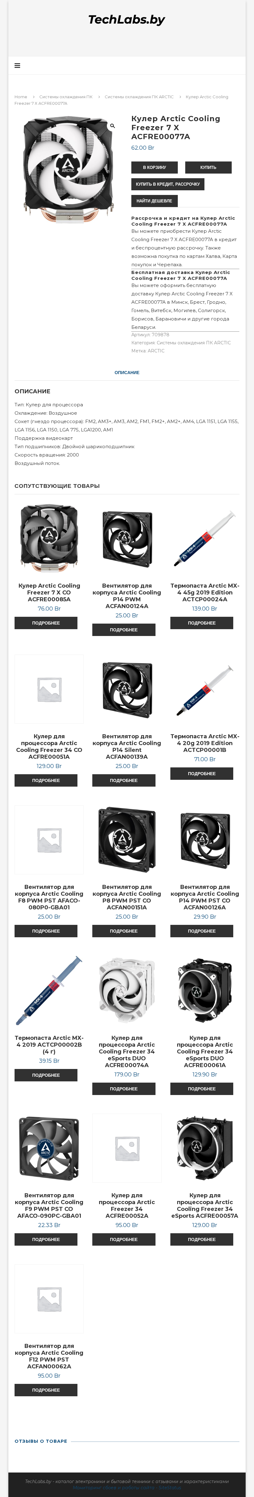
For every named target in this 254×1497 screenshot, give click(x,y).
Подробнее (46, 622)
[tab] (127, 373)
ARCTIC (156, 351)
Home (21, 96)
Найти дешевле (154, 201)
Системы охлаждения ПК (66, 96)
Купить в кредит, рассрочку (168, 184)
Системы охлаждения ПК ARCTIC (139, 96)
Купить (208, 167)
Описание (127, 372)
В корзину (154, 167)
